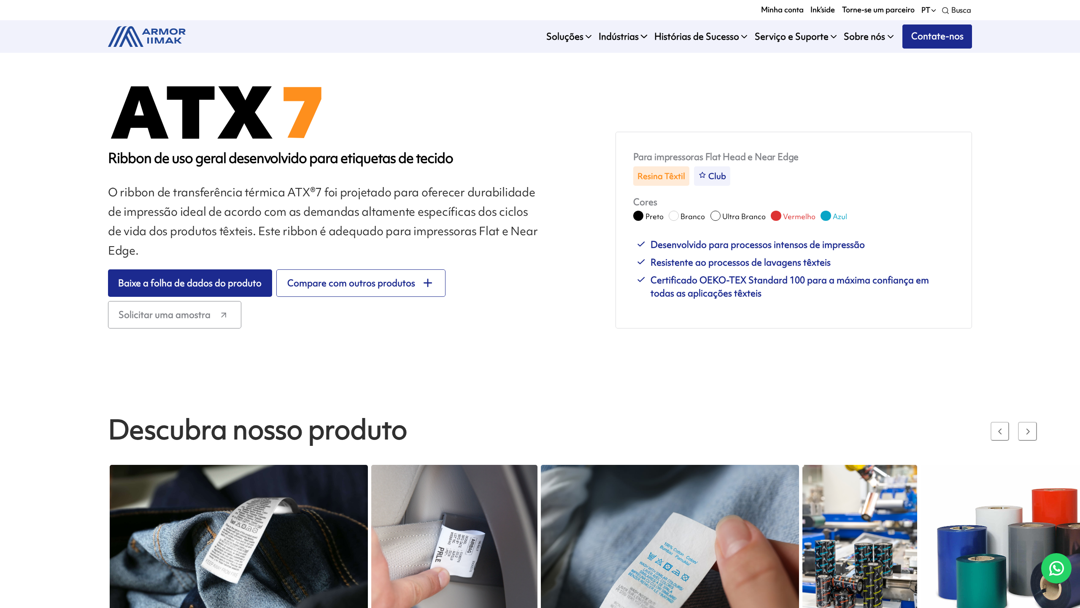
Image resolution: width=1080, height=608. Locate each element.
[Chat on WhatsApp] (1056, 568)
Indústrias (619, 36)
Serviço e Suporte (792, 36)
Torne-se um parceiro (878, 10)
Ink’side (822, 10)
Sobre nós (864, 36)
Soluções (564, 36)
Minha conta (782, 10)
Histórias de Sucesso (696, 36)
